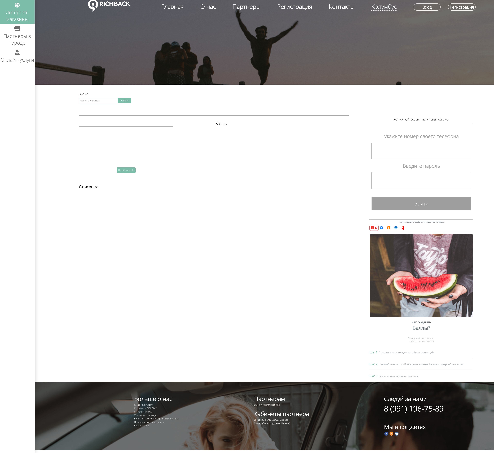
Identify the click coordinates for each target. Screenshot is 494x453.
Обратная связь (141, 425)
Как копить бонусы (143, 411)
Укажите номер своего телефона (421, 136)
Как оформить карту (143, 404)
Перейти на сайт (126, 170)
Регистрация (294, 6)
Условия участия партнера (267, 404)
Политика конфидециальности (149, 422)
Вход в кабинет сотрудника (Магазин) (272, 423)
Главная (172, 6)
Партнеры (246, 6)
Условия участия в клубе (146, 415)
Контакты (342, 6)
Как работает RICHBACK (145, 408)
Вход (427, 7)
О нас (208, 6)
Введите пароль (421, 165)
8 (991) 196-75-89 (414, 408)
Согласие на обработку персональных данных (156, 418)
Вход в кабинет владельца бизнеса (271, 419)
